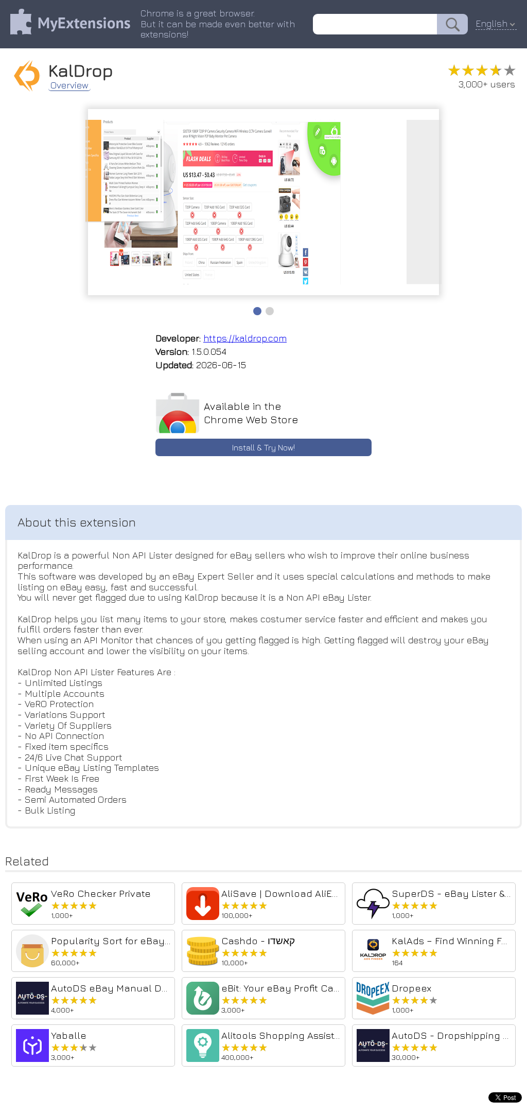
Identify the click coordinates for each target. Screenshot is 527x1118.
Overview (69, 85)
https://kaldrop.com (245, 338)
